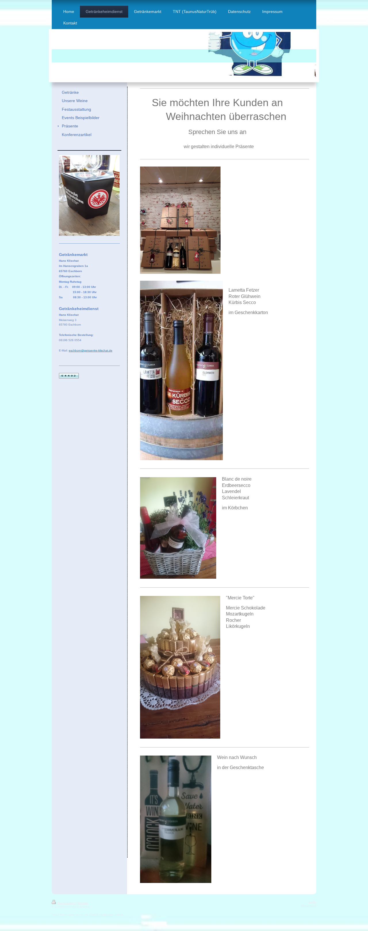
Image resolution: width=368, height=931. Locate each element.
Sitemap (82, 903)
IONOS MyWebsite (101, 914)
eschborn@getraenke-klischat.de (90, 350)
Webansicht (308, 905)
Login (312, 901)
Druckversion (66, 903)
